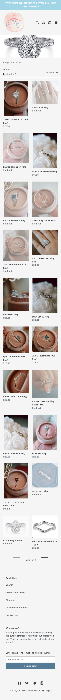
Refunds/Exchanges (17, 607)
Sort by (6, 70)
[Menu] (56, 22)
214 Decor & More (25, 691)
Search (9, 584)
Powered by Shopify (42, 691)
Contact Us (12, 615)
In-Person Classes (16, 592)
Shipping (10, 600)
